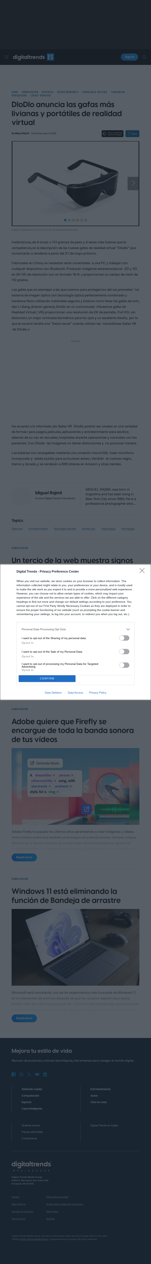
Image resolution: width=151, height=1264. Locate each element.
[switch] (124, 638)
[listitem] (75, 629)
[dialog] (75, 632)
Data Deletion (53, 692)
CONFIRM (47, 678)
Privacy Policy (97, 692)
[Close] (143, 572)
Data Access (75, 692)
